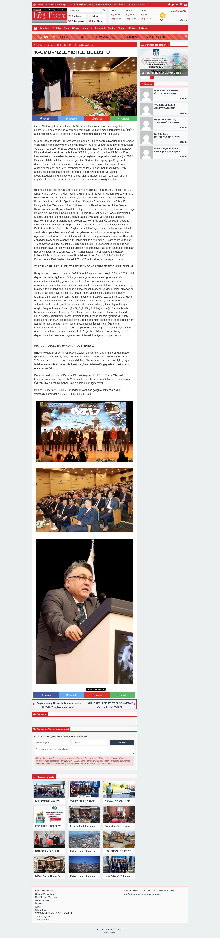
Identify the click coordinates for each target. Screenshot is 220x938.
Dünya (75, 28)
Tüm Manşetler (43, 916)
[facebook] (169, 4)
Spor (66, 28)
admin (183, 98)
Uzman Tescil (110, 933)
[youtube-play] (185, 4)
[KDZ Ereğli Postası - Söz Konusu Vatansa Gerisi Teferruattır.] (49, 14)
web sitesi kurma (113, 930)
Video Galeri (77, 21)
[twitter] (172, 4)
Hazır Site (100, 930)
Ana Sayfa (76, 16)
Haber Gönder (42, 900)
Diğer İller (182, 20)
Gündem (44, 28)
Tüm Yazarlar (42, 919)
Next (185, 60)
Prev (142, 60)
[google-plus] (177, 4)
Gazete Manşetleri (44, 894)
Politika (57, 28)
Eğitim (111, 28)
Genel (52, 45)
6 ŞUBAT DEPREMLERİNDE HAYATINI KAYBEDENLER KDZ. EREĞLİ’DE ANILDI (111, 37)
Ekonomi (100, 28)
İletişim (95, 16)
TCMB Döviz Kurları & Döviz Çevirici (53, 913)
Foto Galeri (97, 21)
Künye (131, 28)
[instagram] (181, 4)
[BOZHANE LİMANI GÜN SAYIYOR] (164, 62)
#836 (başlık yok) (44, 890)
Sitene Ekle (41, 910)
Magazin (87, 28)
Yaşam (121, 28)
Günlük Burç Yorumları (46, 897)
